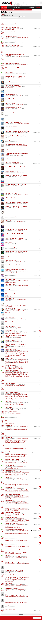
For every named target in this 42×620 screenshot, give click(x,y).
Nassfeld (12, 468)
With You (6, 362)
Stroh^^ (15, 514)
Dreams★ (26, 353)
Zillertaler (27, 496)
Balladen (6, 361)
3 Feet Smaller (16, 447)
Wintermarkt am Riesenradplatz (22, 145)
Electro (23, 403)
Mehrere (22, 362)
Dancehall (25, 403)
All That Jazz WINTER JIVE (11, 126)
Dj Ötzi (8, 455)
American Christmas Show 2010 (12, 459)
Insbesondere (7, 397)
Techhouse (10, 373)
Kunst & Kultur (19, 328)
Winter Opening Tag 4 (10, 284)
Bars (19, 484)
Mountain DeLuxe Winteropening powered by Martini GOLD (16, 550)
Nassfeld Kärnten (20, 466)
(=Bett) (6, 462)
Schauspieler (12, 328)
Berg (11, 552)
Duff (16, 404)
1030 (10, 368)
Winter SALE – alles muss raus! (12, 224)
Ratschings (17, 163)
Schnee (8, 491)
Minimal (10, 352)
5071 (13, 409)
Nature (12, 353)
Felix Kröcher (22, 473)
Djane (6, 375)
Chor (23, 361)
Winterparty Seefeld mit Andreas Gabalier (14, 255)
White (26, 462)
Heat (23, 539)
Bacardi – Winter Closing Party (12, 171)
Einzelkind (8, 472)
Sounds (20, 373)
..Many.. (14, 367)
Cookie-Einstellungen (28, 617)
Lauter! (6, 490)
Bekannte (7, 398)
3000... (10, 484)
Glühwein (14, 404)
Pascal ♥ (8, 474)
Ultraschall (16, 396)
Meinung (16, 398)
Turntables (26, 396)
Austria (9, 353)
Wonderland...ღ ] (13, 422)
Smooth (8, 385)
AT (19, 305)
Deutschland (24, 395)
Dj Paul (13, 553)
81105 (9, 527)
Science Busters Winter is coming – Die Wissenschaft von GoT (17, 154)
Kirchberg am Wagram (16, 310)
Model (9, 572)
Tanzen (17, 461)
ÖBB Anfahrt (14, 9)
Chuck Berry (9, 361)
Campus (11, 409)
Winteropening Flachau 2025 (11, 36)
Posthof (19, 327)
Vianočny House (8, 477)
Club (6, 29)
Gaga (6, 590)
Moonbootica (17, 473)
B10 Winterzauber (9, 72)
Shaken (16, 497)
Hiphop (21, 403)
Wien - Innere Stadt (16, 385)
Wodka (24, 552)
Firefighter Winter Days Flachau (12, 50)
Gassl (18, 243)
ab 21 (15, 282)
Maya (24, 373)
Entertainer (19, 360)
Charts (17, 496)
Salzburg (18, 352)
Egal (15, 394)
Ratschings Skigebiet (19, 68)
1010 (11, 355)
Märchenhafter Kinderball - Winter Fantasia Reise (16, 135)
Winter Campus (8, 407)
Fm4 (18, 448)
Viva (22, 467)
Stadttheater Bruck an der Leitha (24, 123)
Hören (22, 373)
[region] (21, 618)
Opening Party (10, 282)
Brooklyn (19, 176)
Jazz (26, 461)
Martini (26, 552)
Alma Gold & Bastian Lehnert (11, 392)
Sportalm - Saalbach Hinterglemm (23, 530)
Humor (8, 577)
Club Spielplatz (19, 248)
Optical (6, 353)
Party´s (15, 484)
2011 (14, 333)
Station (25, 375)
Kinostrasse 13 (16, 409)
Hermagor (15, 468)
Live (15, 361)
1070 (16, 355)
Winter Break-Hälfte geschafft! (12, 85)
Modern (8, 440)
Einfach (17, 472)
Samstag (12, 352)
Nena (6, 429)
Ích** (10, 577)
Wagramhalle (19, 309)
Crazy (6, 472)
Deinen (24, 422)
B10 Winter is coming (10, 103)
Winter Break (8, 401)
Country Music (26, 361)
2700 (9, 463)
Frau (6, 328)
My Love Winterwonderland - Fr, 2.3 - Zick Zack (15, 184)
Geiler (28, 472)
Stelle (20, 474)
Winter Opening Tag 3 (10, 289)
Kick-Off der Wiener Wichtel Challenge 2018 (14, 144)
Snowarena (20, 518)
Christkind (18, 474)
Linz (7, 328)
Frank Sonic (16, 490)
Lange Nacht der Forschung (11, 588)
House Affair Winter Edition (11, 31)
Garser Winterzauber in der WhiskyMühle (14, 238)
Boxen (24, 497)
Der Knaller (20, 584)
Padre (8, 473)
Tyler (16, 455)
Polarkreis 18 (8, 302)
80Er (25, 440)
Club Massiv (19, 366)
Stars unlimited (8, 425)
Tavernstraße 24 (18, 333)
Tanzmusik (11, 396)
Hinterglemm (20, 430)
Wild (13, 351)
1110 (24, 305)
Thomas (12, 397)
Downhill (23, 595)
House (6, 272)
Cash (8, 362)
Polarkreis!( (22, 305)
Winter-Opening (8, 583)
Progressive (7, 373)
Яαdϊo (12, 526)
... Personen (18, 580)
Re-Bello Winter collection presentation (14, 570)
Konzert (18, 305)
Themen (23, 580)
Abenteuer (26, 484)
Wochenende (11, 354)
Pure (12, 580)
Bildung (23, 590)
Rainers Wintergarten (20, 261)
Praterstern (27, 355)
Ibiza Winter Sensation (10, 432)
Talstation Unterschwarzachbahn (23, 426)
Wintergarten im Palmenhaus (21, 271)
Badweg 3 (17, 553)
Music (19, 351)
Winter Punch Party (9, 420)
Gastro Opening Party (10, 609)
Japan (6, 354)
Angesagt (6, 355)
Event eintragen (9, 9)
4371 (16, 413)
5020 (9, 399)
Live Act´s (27, 354)
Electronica (12, 590)
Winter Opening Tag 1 (10, 298)
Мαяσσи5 (19, 367)
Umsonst (24, 461)
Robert (13, 314)
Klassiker (17, 361)
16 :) (11, 333)
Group (8, 375)
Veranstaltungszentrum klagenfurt (23, 64)
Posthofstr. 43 (23, 328)
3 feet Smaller (8, 445)
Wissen (19, 461)
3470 (12, 310)
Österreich (26, 351)
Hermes (6, 430)
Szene (12, 305)
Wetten (19, 579)
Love (17, 360)
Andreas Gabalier (7, 39)
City (8, 490)
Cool (6, 310)
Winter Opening (8, 81)
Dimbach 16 (19, 413)
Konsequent (7, 394)
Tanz (12, 579)
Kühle (7, 333)
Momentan (14, 375)
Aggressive (13, 398)
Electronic (21, 352)
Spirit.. (21, 461)
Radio (24, 577)
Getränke (18, 462)
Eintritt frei (9, 29)
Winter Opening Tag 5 (10, 279)
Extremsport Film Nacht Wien (11, 599)
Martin (6, 474)
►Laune (25, 474)
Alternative (13, 403)
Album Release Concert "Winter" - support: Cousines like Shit (17, 212)
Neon (18, 404)
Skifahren (13, 484)
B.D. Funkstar (8, 475)
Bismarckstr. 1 (7, 363)
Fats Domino (13, 362)
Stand (18, 362)
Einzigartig (6, 360)
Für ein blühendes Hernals (11, 193)
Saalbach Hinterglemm (11, 430)
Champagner (21, 552)
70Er (20, 361)
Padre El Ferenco (23, 490)
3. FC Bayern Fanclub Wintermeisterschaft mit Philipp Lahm (15, 181)
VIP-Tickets (20, 272)
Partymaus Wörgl (18, 172)
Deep (14, 396)
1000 (7, 519)
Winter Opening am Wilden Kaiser (12, 494)
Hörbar (22, 474)
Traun (8, 342)
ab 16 (13, 282)
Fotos (9, 7)
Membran (18, 350)
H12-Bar (18, 346)
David (15, 429)
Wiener (23, 351)
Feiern (25, 332)
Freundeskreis (14, 577)
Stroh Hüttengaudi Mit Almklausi (12, 512)
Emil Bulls (21, 447)
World (17, 595)
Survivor (26, 455)
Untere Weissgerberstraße (19, 368)
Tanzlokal (21, 585)
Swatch (14, 520)
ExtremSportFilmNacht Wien (11, 592)
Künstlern (16, 354)
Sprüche (26, 9)
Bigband (18, 578)
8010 (6, 423)
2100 (19, 557)
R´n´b (8, 272)
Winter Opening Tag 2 (10, 293)
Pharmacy (19, 421)
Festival (15, 353)
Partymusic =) (22, 332)
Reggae (6, 342)
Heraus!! (13, 395)
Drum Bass (12, 448)
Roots (27, 352)
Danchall (26, 447)
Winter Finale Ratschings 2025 (12, 41)
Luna (13, 473)
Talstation (17, 28)
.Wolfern (9, 333)
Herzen (23, 578)
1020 (17, 514)
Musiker (13, 360)
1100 (26, 520)
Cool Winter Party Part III (10, 308)
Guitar (20, 448)
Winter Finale (8, 58)
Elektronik (15, 590)
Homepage (19, 354)
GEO (19, 82)
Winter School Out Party (10, 416)
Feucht (24, 596)
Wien (14, 352)
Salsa (17, 577)
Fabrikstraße (18, 342)
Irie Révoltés (9, 526)
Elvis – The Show (9, 358)
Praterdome (20, 513)
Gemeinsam (26, 422)
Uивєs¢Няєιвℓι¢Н (14, 332)
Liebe (15, 472)
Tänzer (6, 577)
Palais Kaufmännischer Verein (21, 359)
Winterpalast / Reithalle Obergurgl (23, 280)
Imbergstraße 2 (12, 607)
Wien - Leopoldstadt (21, 514)
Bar (19, 385)
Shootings (17, 397)
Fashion (20, 397)
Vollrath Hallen (19, 402)
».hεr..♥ (25, 526)
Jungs (14, 305)
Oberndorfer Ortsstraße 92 (9, 449)
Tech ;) (23, 396)
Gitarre (22, 577)
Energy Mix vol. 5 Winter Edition (12, 379)
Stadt (14, 397)
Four (6, 475)
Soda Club (18, 393)
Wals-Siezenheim (21, 409)
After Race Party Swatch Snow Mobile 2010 (14, 529)
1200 (18, 520)
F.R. (20, 595)
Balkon (23, 579)
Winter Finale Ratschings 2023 (12, 67)
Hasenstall (19, 412)
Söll (6, 498)
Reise (24, 484)
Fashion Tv (6, 552)
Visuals (22, 354)
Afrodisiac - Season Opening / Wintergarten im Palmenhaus (15, 270)
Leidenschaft (25, 394)
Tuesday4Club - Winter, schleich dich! (13, 188)
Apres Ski (6, 282)
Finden (12, 578)
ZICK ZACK (17, 185)
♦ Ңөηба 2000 (11, 520)
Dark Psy (17, 353)
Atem (27, 596)
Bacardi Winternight (9, 98)
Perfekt (9, 461)
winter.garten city (9, 605)
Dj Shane (12, 272)
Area (10, 375)
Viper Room (19, 203)
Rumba (21, 580)
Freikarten (4, 9)
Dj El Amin (17, 272)
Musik (19, 7)
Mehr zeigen (21, 614)
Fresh (12, 367)
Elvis (21, 361)
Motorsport (12, 519)
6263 (15, 553)
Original (23, 360)
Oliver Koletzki (13, 490)
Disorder (22, 596)
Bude (21, 479)
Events (5, 7)
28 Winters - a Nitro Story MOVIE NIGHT (14, 233)
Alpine (6, 520)
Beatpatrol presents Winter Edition (13, 107)
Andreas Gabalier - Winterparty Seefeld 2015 (15, 274)
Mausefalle (19, 99)
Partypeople (8, 467)
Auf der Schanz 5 (22, 310)
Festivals (6, 448)
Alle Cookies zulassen (37, 617)
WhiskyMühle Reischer (21, 239)
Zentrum (17, 430)
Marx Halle (19, 141)
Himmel (14, 474)
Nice (6, 367)
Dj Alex (6, 497)
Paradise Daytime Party (10, 365)
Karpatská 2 (11, 527)
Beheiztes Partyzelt (21, 495)
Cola (10, 403)
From (8, 368)
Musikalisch (9, 351)
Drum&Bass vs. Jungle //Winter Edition (13, 247)
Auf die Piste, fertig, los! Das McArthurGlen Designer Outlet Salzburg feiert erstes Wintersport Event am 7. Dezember (17, 113)
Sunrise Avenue (17, 519)
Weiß (19, 394)
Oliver (6, 473)
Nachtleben (25, 397)
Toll (5, 467)
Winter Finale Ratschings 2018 (12, 162)
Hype (27, 474)
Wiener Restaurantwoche (10, 260)
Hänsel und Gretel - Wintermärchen (13, 118)
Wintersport (17, 467)
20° (8, 355)
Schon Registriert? (31, 7)
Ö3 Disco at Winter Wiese (11, 197)
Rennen (16, 539)
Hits (6, 87)
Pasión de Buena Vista (10, 574)
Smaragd (18, 167)
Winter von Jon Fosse (10, 321)
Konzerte (9, 448)
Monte (8, 520)
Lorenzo (11, 553)
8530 (21, 557)
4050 (15, 342)
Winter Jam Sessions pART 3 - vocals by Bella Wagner (15, 336)
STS (7, 29)
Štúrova (6, 581)
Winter (16, 305)
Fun (24, 9)
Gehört (16, 352)
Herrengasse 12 (22, 385)
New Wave (10, 455)
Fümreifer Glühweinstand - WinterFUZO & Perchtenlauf (14, 55)
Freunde (13, 472)
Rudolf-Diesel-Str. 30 (14, 463)
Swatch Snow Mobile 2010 (11, 517)
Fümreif (19, 56)
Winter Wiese (19, 198)
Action (9, 596)
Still (6, 447)
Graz (7, 422)
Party (7, 310)
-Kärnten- (21, 484)
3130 (22, 404)
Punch (21, 422)
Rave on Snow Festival (10, 470)
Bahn (10, 353)
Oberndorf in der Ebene (12, 405)
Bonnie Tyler (14, 455)
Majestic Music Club (21, 524)
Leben (10, 362)
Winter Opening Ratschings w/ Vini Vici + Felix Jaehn (17, 131)
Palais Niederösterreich (21, 136)
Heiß (12, 467)
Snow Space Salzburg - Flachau (23, 37)
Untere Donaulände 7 (10, 581)
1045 (9, 521)
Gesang (20, 578)
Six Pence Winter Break (10, 330)
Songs (16, 362)
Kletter (19, 596)
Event (12, 462)
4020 (9, 328)
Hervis (16, 520)
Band (11, 429)
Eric (6, 491)
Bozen (11, 572)
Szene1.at (7, 3)
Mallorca (16, 579)
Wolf (11, 403)
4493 (13, 333)
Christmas (24, 462)
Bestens (6, 461)
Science (26, 590)
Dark (17, 351)
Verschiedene (7, 484)
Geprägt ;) (19, 398)
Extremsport (12, 602)
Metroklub (19, 478)
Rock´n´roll (13, 361)
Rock (18, 403)
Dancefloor (26, 373)
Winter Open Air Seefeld (21, 275)
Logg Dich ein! (38, 7)
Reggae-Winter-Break (10, 340)
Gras (11, 375)
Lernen (9, 395)
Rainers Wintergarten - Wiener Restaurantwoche (16, 264)
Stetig (18, 395)
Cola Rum (11, 404)
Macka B (6, 526)
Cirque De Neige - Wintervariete (12, 63)
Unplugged (15, 448)
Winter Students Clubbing (11, 411)
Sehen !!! (6, 579)
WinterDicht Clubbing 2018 (11, 94)
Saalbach (23, 430)
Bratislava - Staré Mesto (17, 527)
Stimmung (18, 332)
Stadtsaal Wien (18, 155)
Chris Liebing (26, 473)
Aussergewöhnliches (20, 497)
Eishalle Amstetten (20, 221)
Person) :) (12, 496)
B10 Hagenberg (19, 73)
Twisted (20, 375)
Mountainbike (26, 595)
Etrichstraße (20, 355)
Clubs (10, 491)
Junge (9, 396)
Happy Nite (19, 556)
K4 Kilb (19, 77)
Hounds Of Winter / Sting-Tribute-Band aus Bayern (16, 166)
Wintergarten (18, 610)
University (6, 468)
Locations (15, 7)
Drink (15, 552)
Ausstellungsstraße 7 (8, 515)
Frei (6, 385)
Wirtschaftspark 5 (25, 557)
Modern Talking (23, 455)
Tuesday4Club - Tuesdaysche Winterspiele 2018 (15, 216)
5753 (14, 475)
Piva (25, 479)
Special (6, 332)
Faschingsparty (11, 87)
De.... (9, 553)
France (6, 368)
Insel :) (25, 579)
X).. (10, 472)
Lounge (10, 422)
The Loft (19, 234)
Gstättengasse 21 (12, 399)
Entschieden (20, 395)
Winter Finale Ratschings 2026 (12, 23)
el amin (15, 272)
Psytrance (24, 352)
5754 (15, 430)
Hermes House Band (24, 429)
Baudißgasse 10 (7, 356)
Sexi (7, 479)
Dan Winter (7, 555)
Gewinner (11, 332)
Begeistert (6, 352)
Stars (6, 455)
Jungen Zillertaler (12, 497)
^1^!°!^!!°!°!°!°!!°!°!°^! (21, 353)
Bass (13, 373)
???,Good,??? (11, 440)
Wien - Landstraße (13, 368)
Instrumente (9, 579)
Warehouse (19, 108)
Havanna (9, 580)
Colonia (24, 467)
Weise (16, 360)
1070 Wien (24, 355)
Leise (20, 394)
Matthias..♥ (11, 474)
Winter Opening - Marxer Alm (11, 140)
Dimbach (14, 413)
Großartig (25, 472)
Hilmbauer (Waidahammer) (21, 313)
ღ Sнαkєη (23, 479)
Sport (20, 467)
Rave (14, 473)
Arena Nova (19, 460)
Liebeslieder (27, 577)
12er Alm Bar (19, 86)
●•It (21, 440)
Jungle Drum (22, 448)
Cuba (13, 578)
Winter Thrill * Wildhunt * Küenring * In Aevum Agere (16, 202)
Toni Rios (12, 475)
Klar (11, 395)
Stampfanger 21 (9, 498)
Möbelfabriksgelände (20, 318)
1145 (18, 521)
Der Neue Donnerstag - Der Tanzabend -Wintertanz (16, 175)
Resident (27, 375)
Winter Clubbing (9, 312)
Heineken (15, 479)
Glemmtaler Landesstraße (22, 521)
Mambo (16, 578)
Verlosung (13, 29)
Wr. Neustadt (19, 463)
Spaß (9, 496)
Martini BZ (19, 571)
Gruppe (25, 539)
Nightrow (19, 408)
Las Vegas (24, 362)
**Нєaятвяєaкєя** (11, 479)
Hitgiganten (8, 429)
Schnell (17, 394)
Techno (8, 403)
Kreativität (22, 397)
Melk (13, 355)
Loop (18, 337)
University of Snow (9, 465)
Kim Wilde (20, 429)
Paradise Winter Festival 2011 (11, 349)
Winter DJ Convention (10, 317)
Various (20, 396)
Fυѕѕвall (10, 398)
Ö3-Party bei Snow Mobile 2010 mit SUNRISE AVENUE (15, 537)
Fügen (20, 553)
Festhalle (19, 95)
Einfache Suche (21, 16)
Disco (7, 87)
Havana (6, 580)
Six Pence (18, 331)
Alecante (6, 492)
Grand (23, 519)
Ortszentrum (15, 521)
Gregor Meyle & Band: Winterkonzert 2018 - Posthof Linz (16, 149)
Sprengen (6, 596)
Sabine (10, 552)
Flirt (12, 7)
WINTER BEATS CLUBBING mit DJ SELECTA (15, 76)
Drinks (26, 367)
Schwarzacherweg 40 (8, 457)
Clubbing (8, 314)
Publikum (6, 399)
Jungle (19, 447)
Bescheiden (19, 472)
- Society (12, 611)
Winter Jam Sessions (10, 383)
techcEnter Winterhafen (21, 589)
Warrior (20, 404)
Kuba (11, 580)
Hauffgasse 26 (11, 306)
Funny (12, 351)
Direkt (6, 351)
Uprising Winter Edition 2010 (11, 523)
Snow (6, 305)
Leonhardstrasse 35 (11, 423)
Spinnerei (18, 341)
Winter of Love (8, 242)
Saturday (18, 375)
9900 (10, 463)
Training (10, 539)
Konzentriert (25, 398)
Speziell (21, 351)
